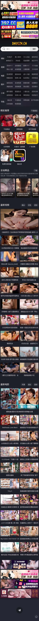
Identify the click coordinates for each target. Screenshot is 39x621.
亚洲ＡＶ (10, 66)
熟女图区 (26, 86)
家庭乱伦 (18, 91)
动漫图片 (35, 83)
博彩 (2, 58)
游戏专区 (35, 57)
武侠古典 (35, 91)
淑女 (29, 384)
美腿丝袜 (10, 86)
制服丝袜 (10, 78)
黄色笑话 (26, 95)
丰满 (23, 384)
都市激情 (10, 91)
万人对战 (26, 57)
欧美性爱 (35, 74)
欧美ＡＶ (26, 66)
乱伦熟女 (26, 78)
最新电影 (5, 384)
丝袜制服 (18, 69)
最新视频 (5, 205)
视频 (2, 67)
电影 (2, 76)
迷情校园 (10, 95)
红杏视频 (10, 104)
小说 (2, 93)
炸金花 (18, 61)
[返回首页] (36, 617)
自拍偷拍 (18, 66)
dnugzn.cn (19, 43)
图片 (2, 84)
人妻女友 (26, 91)
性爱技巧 (35, 95)
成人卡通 (26, 74)
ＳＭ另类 (35, 69)
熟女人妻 (10, 69)
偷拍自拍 (18, 74)
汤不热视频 (35, 100)
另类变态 (35, 78)
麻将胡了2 (9, 61)
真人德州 (18, 57)
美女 (23, 205)
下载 (35, 170)
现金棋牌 (26, 61)
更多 (35, 205)
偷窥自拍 (10, 83)
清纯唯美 (18, 86)
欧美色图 (26, 83)
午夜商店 (18, 100)
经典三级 (18, 78)
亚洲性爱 (10, 74)
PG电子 (9, 57)
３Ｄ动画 (35, 66)
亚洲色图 (18, 83)
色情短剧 (18, 104)
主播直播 (26, 69)
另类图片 (35, 86)
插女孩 (9, 100)
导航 (2, 101)
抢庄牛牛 (35, 61)
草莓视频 (26, 100)
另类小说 (18, 95)
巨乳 (29, 205)
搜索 (34, 49)
